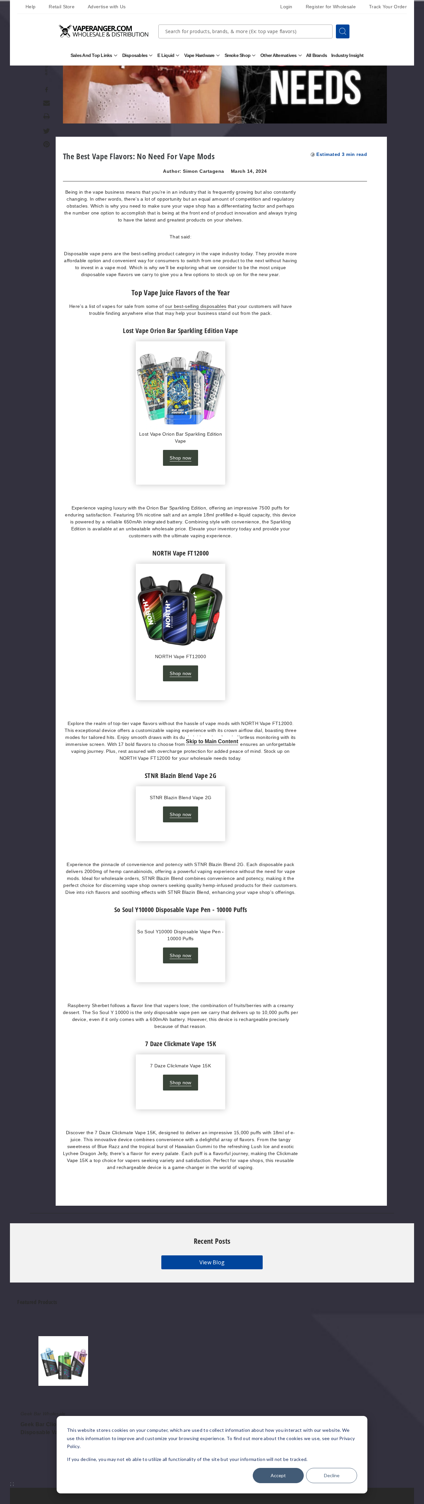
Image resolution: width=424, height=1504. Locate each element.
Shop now (180, 458)
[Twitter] (46, 131)
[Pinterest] (46, 144)
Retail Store (62, 6)
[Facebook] (46, 89)
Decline (332, 1475)
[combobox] (245, 31)
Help (30, 6)
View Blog (212, 1262)
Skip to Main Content (212, 741)
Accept (278, 1475)
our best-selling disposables (195, 306)
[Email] (46, 103)
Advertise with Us (107, 6)
